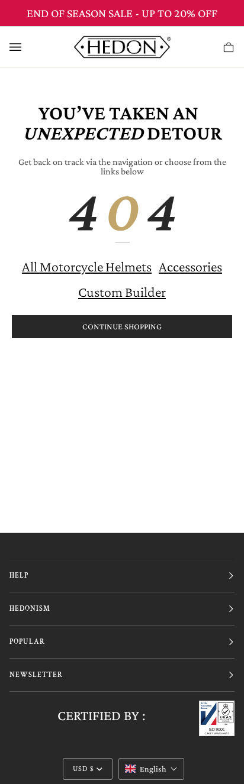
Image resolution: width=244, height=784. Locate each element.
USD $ (83, 768)
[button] (151, 769)
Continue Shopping (122, 326)
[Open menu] (27, 47)
